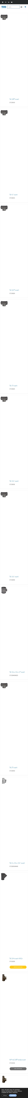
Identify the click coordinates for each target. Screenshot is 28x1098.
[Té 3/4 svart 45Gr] (4, 922)
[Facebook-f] (2, 2)
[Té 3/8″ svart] (4, 60)
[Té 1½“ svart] (4, 537)
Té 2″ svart (13, 767)
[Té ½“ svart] (4, 155)
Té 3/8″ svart (14, 99)
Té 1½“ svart (14, 576)
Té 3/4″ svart (14, 290)
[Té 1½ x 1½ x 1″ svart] (4, 633)
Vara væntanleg (18, 1068)
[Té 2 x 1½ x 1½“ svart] (4, 824)
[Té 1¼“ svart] (4, 442)
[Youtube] (11, 2)
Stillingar (5, 1095)
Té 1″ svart (13, 385)
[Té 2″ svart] (4, 728)
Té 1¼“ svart (14, 481)
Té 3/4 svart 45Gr (16, 958)
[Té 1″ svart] (4, 346)
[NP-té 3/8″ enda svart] (4, 1024)
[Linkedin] (8, 2)
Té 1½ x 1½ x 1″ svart (17, 672)
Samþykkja (13, 1095)
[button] (21, 7)
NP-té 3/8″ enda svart (17, 1060)
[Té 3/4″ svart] (4, 251)
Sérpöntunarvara (18, 967)
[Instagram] (5, 2)
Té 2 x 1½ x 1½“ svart (17, 863)
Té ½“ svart (13, 194)
